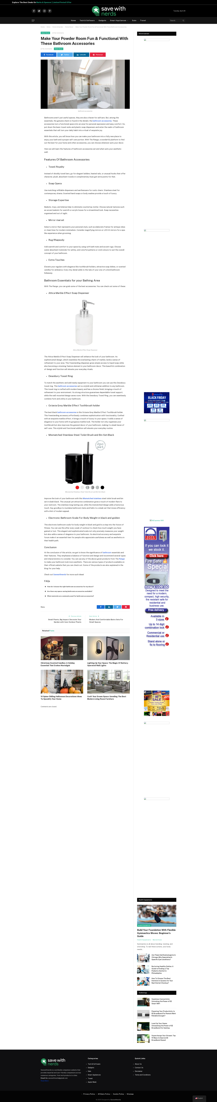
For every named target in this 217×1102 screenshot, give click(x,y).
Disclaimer (138, 1071)
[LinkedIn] (33, 135)
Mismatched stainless (92, 498)
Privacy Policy (89, 1094)
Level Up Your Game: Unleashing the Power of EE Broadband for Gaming (162, 1026)
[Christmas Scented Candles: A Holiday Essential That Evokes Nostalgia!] (62, 648)
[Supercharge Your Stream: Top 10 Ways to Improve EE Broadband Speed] (143, 1038)
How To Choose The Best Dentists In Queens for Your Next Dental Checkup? (162, 981)
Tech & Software (87, 20)
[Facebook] (33, 123)
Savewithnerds (59, 574)
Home (73, 20)
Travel (143, 20)
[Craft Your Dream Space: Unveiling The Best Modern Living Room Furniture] (108, 682)
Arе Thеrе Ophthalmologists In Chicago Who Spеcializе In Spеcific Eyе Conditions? (164, 957)
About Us (138, 1064)
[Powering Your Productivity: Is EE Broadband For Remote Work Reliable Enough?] (143, 1014)
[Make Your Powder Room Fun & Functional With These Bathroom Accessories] (85, 84)
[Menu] (33, 20)
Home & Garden (57, 27)
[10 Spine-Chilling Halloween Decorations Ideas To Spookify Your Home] (62, 682)
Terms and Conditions (143, 1075)
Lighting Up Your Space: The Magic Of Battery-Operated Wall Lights (108, 664)
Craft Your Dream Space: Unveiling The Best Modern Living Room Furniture (106, 697)
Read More (45, 1081)
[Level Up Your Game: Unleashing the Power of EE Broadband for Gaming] (143, 1026)
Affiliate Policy (104, 1094)
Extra (48, 27)
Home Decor (69, 27)
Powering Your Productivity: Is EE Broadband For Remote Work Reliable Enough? (164, 1013)
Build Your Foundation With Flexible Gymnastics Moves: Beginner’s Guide (156, 933)
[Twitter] (33, 129)
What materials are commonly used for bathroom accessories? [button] (70, 596)
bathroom (107, 552)
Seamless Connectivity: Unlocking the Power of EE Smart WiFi (162, 1001)
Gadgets (102, 20)
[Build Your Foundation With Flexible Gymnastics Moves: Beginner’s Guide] (156, 916)
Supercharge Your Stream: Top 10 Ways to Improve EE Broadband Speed (164, 1038)
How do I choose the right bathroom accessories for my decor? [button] (70, 586)
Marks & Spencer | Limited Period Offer (75, 2)
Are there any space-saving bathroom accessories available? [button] (69, 591)
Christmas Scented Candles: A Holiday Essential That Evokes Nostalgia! (58, 664)
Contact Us (139, 1068)
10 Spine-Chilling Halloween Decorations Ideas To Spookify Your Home (61, 697)
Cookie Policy (118, 1094)
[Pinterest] (33, 141)
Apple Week (92, 1082)
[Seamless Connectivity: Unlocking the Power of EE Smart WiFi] (143, 1002)
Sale (134, 20)
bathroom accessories (102, 121)
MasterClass (157, 940)
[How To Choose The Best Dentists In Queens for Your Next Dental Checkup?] (143, 981)
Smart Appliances (118, 20)
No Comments (59, 33)
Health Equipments (144, 925)
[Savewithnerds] (108, 11)
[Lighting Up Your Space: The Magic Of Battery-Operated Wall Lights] (108, 648)
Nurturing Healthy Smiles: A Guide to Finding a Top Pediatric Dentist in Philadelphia (162, 970)
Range (122, 559)
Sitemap (130, 1094)
